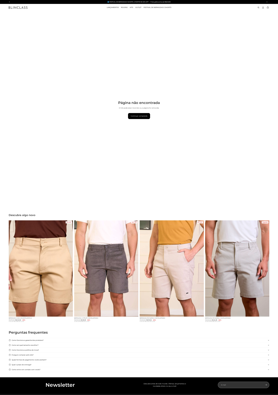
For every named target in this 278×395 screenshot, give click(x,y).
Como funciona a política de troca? (25, 350)
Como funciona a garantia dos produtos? (28, 340)
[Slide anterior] (12, 268)
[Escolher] (69, 313)
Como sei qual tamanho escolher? (25, 345)
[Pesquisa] (258, 7)
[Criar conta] (266, 385)
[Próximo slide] (69, 268)
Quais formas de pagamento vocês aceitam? (29, 360)
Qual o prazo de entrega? (21, 365)
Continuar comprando (139, 116)
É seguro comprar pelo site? (23, 355)
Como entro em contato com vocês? (26, 370)
